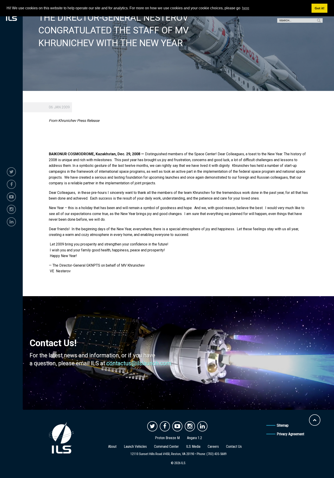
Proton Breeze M (167, 438)
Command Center (166, 446)
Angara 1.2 (194, 438)
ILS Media (193, 446)
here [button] (245, 8)
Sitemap (283, 425)
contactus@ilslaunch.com (138, 363)
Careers (213, 446)
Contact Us (234, 446)
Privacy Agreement (290, 434)
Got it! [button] (319, 8)
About (112, 446)
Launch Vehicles (135, 446)
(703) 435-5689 (217, 454)
